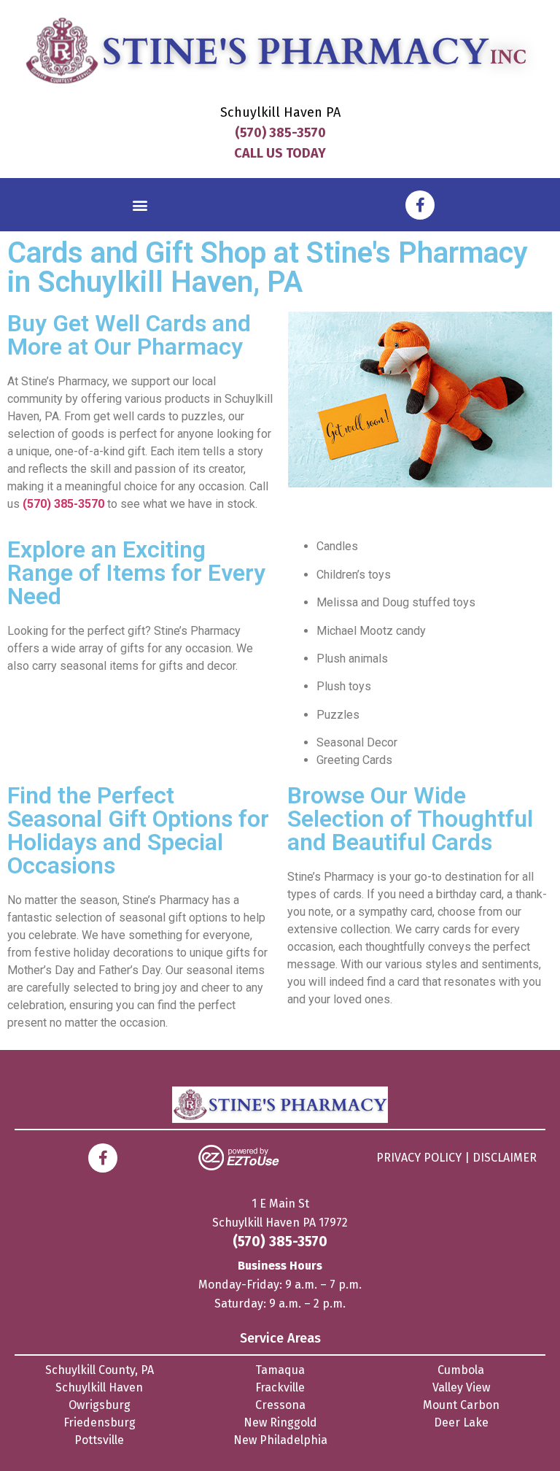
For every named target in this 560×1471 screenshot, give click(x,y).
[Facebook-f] (420, 205)
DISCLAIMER (504, 1158)
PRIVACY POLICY (419, 1158)
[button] (140, 205)
